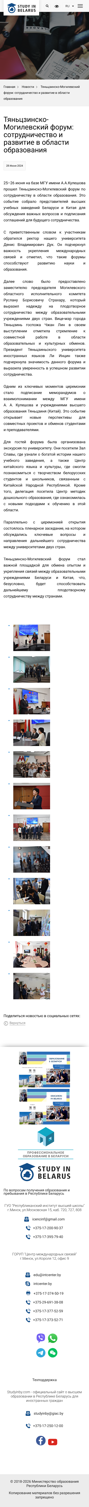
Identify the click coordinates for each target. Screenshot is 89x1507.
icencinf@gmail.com (48, 1219)
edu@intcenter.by (47, 1275)
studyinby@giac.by (48, 1413)
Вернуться (17, 1023)
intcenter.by (42, 1284)
